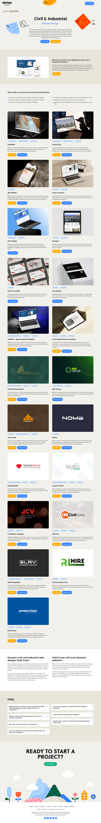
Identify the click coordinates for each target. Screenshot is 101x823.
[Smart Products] (72, 173)
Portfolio (5, 11)
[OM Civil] (72, 514)
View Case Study (22, 154)
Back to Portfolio (55, 41)
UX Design (25, 482)
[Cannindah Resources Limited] (72, 320)
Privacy (66, 806)
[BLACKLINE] (72, 271)
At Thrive (31, 806)
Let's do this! (50, 764)
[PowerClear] (28, 611)
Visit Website (12, 154)
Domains (72, 806)
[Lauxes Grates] (72, 466)
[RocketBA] (28, 125)
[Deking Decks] (28, 466)
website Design (12, 141)
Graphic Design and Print (14, 385)
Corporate (63, 335)
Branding (11, 287)
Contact (60, 806)
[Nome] (72, 418)
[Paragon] (72, 221)
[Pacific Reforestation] (28, 370)
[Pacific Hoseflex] (28, 271)
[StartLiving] (72, 125)
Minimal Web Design (23, 141)
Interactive (71, 335)
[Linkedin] (56, 818)
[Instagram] (45, 818)
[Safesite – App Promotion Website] (28, 320)
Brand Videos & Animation (15, 335)
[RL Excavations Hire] (72, 563)
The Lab (54, 806)
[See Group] (28, 418)
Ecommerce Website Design (59, 482)
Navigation (64, 530)
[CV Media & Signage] (28, 514)
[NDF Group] (72, 370)
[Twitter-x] (53, 818)
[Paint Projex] (28, 221)
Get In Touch (56, 73)
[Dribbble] (50, 818)
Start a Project (89, 3)
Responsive (33, 141)
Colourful (11, 627)
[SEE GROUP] (28, 173)
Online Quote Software (14, 482)
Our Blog (49, 806)
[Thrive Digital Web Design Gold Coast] (7, 3)
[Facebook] (48, 818)
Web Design (11, 189)
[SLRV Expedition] (28, 563)
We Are (36, 806)
